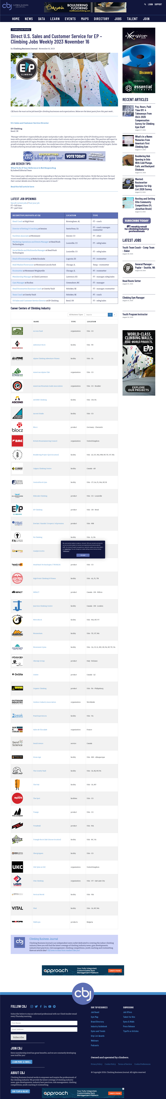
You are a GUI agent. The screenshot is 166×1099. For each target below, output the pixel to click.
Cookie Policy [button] (67, 549)
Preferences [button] (66, 551)
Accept (83, 555)
